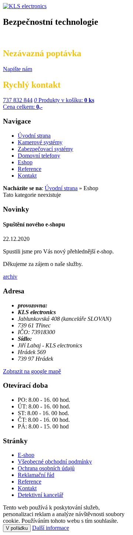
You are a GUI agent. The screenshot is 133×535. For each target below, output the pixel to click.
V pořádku (17, 528)
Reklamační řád (36, 475)
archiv (10, 276)
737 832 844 (18, 100)
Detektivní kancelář (40, 495)
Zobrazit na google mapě (32, 371)
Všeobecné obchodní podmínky (55, 461)
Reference (29, 481)
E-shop (26, 455)
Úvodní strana (61, 188)
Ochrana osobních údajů (46, 468)
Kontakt (27, 488)
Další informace (50, 528)
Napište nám (17, 69)
